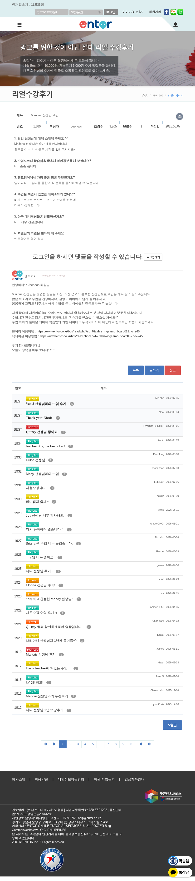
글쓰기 (154, 370)
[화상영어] (96, 24)
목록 (136, 370)
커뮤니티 (158, 95)
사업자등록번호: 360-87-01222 (86, 810)
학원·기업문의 (104, 779)
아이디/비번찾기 (133, 12)
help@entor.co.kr (89, 818)
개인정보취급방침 (71, 779)
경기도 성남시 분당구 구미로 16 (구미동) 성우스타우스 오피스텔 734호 (60, 822)
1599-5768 (69, 818)
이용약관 (41, 779)
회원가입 (155, 12)
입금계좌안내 (134, 779)
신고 (173, 370)
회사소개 (18, 779)
